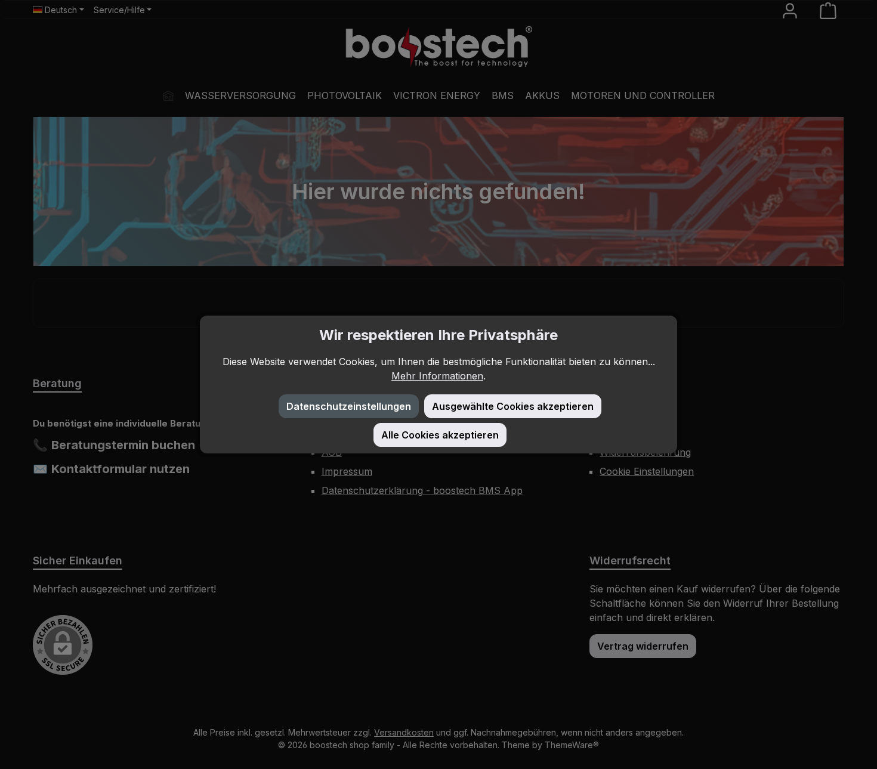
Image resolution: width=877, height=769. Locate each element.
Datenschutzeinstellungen (348, 406)
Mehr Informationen (437, 376)
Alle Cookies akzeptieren (440, 435)
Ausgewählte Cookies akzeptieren (513, 406)
